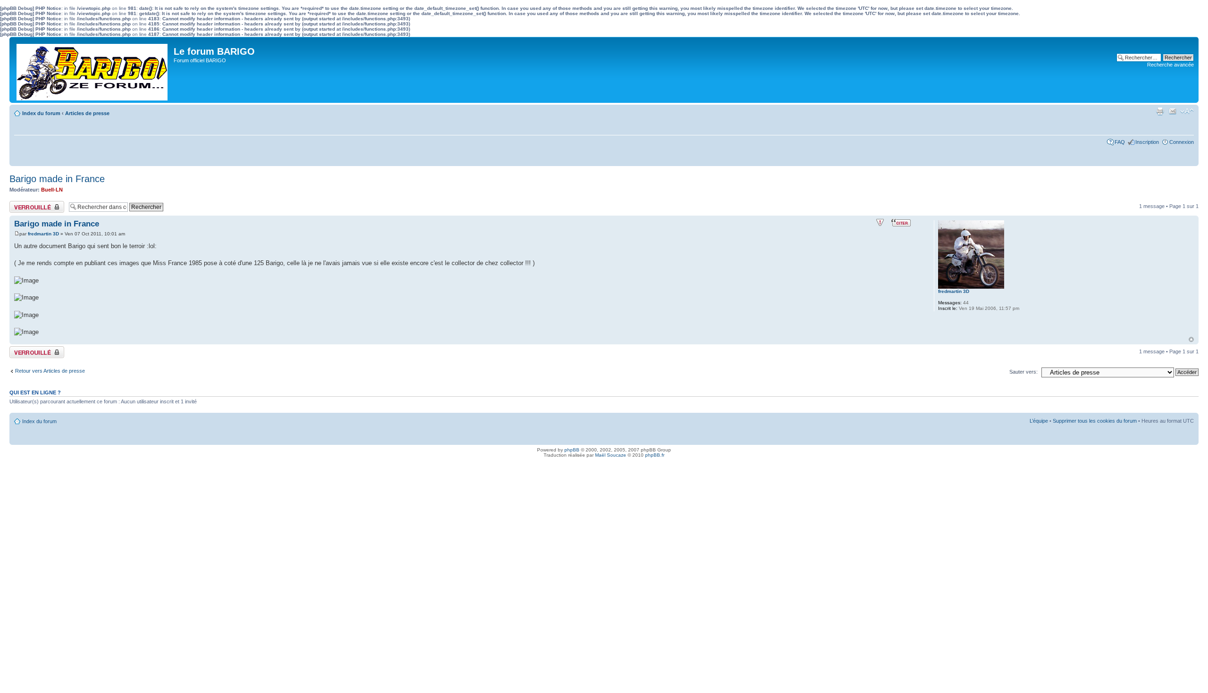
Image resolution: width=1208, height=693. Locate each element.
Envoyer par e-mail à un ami (1172, 111)
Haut (1191, 339)
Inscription (1147, 142)
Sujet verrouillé (26, 204)
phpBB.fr (654, 455)
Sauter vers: (1023, 372)
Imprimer (1160, 111)
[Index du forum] (93, 69)
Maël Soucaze (610, 455)
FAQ (1120, 142)
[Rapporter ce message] (880, 222)
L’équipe (1039, 421)
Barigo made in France (57, 179)
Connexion (1181, 142)
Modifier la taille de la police (1187, 111)
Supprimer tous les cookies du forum (1095, 421)
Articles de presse (87, 113)
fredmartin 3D (43, 233)
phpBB (571, 449)
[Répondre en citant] (901, 222)
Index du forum (41, 113)
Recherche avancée (1170, 64)
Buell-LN (52, 189)
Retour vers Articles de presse (50, 371)
